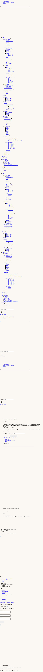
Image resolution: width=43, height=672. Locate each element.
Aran (7, 132)
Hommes (7, 114)
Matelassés (8, 180)
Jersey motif (10, 69)
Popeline (7, 53)
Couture (3, 95)
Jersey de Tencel (11, 71)
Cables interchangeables (12, 139)
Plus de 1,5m (8, 100)
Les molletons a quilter (8, 88)
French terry (10, 82)
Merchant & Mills (7, 163)
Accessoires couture (9, 104)
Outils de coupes (9, 109)
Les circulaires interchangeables (11, 137)
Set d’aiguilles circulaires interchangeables (15, 140)
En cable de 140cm (11, 148)
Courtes (9, 288)
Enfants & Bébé (9, 112)
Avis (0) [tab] (6, 441)
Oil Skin (7, 44)
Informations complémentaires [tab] (10, 440)
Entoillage (8, 91)
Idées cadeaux (4, 159)
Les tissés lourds (7, 39)
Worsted (7, 131)
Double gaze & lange (9, 49)
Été (12, 437)
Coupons (5, 97)
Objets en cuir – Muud (8, 164)
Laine (7, 179)
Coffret (5, 161)
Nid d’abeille (8, 87)
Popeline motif (10, 54)
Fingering (7, 128)
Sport (7, 129)
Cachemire (8, 124)
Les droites (8, 150)
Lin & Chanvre (8, 51)
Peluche (9, 79)
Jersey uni (10, 68)
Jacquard (7, 42)
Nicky (9, 78)
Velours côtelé (8, 45)
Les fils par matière (7, 119)
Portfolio (5, 169)
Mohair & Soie (8, 123)
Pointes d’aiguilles (11, 138)
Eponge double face (9, 85)
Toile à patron (8, 93)
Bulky (7, 133)
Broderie (3, 156)
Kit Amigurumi (6, 154)
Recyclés (7, 121)
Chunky (7, 134)
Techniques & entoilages (8, 226)
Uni (17, 437)
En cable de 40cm (11, 143)
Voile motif (10, 58)
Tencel (7, 62)
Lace (7, 127)
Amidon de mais (9, 90)
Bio (5, 437)
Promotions (6, 117)
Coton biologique (11, 107)
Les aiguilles (6, 272)
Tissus (3, 37)
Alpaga (7, 122)
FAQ (5, 170)
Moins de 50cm (8, 98)
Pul (6, 92)
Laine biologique (9, 256)
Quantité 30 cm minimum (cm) (8, 433)
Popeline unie (10, 55)
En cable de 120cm (11, 147)
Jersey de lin (10, 70)
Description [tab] (7, 439)
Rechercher (2, 309)
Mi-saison (14, 437)
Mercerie (5, 103)
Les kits (5, 157)
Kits (5, 101)
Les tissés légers (6, 47)
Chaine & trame (8, 437)
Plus (3, 304)
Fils (6, 106)
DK (7, 130)
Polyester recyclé (11, 108)
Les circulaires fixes (9, 142)
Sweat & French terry (9, 77)
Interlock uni (10, 210)
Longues (9, 287)
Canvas (7, 40)
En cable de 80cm (11, 145)
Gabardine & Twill (9, 41)
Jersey (7, 67)
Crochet (5, 152)
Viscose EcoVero (9, 63)
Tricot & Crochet (5, 116)
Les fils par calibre (7, 126)
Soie (7, 61)
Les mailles (6, 65)
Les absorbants (6, 84)
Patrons (5, 111)
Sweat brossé (10, 81)
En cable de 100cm (11, 146)
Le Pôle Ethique (7, 168)
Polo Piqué (10, 75)
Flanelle (7, 50)
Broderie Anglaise (9, 48)
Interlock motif (10, 211)
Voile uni (9, 195)
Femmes (7, 113)
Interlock (7, 73)
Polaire (9, 80)
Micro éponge (8, 86)
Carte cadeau (6, 160)
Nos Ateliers (4, 166)
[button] (21, 308)
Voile (7, 57)
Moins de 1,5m (8, 99)
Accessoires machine (9, 241)
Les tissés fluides (7, 60)
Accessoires (6, 153)
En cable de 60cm (11, 144)
